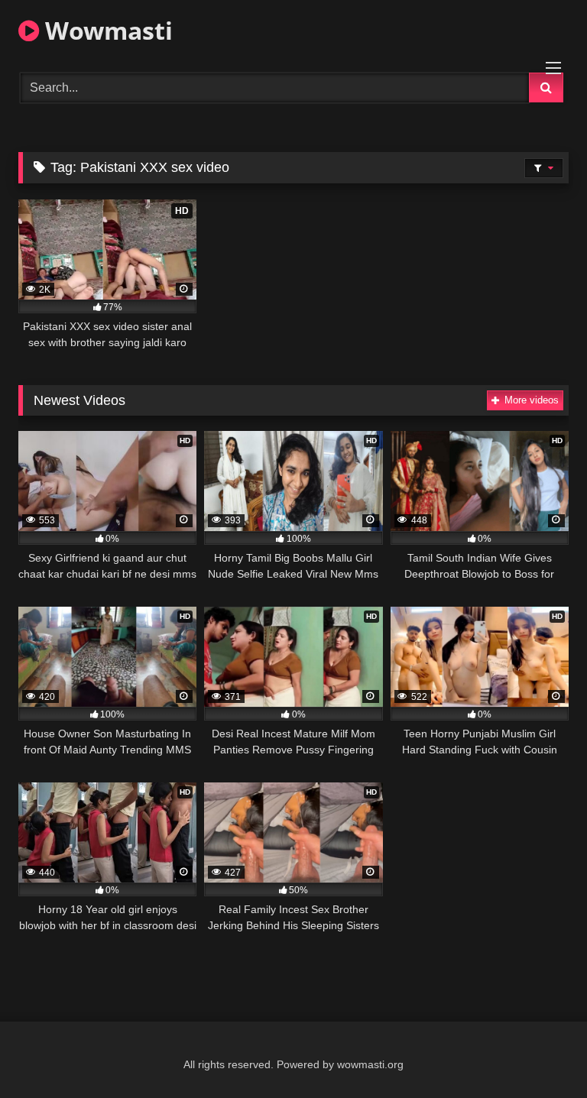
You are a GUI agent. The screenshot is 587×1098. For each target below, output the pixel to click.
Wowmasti (106, 30)
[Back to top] (539, 1052)
